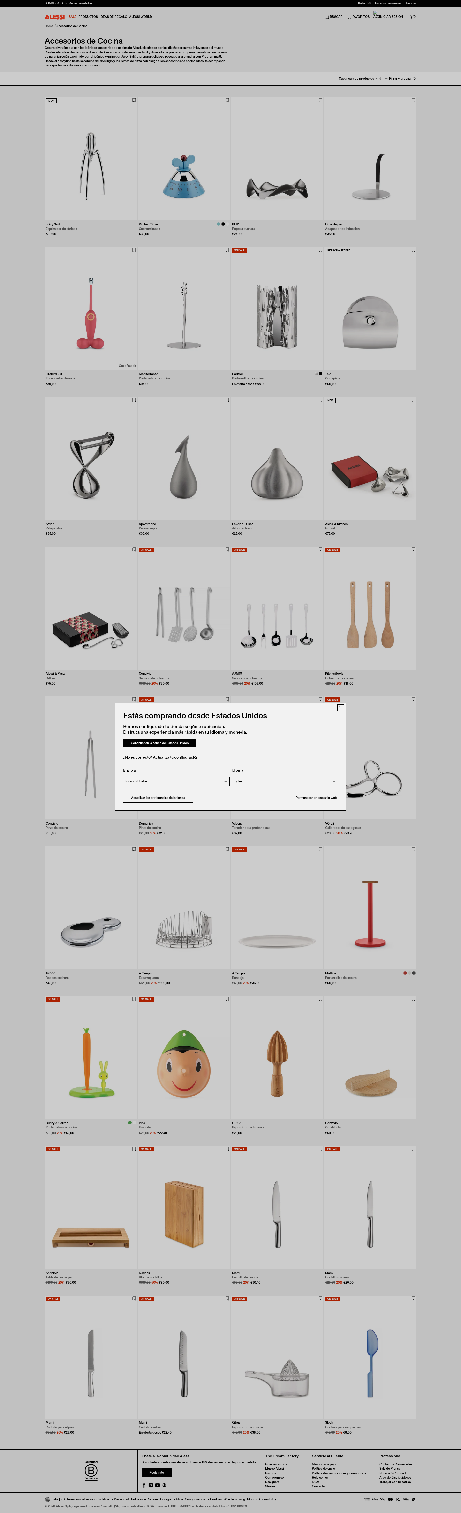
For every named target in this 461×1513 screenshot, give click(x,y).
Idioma (237, 770)
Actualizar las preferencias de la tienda (158, 798)
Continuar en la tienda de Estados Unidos (160, 743)
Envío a (129, 770)
